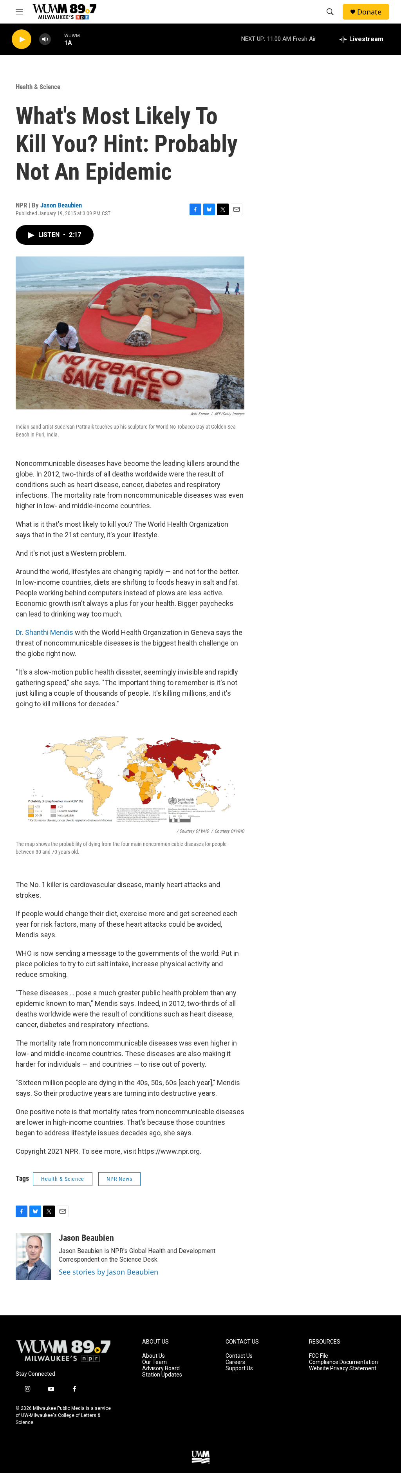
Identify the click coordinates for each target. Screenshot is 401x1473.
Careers (235, 1362)
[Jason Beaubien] (33, 1256)
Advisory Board (161, 1368)
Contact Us (239, 1356)
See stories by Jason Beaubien (108, 1272)
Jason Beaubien (61, 205)
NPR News (119, 1179)
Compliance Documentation (343, 1362)
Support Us (239, 1368)
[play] (21, 39)
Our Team (154, 1362)
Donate (369, 12)
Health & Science (38, 87)
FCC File (318, 1356)
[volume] (45, 39)
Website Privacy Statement (342, 1368)
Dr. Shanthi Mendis (44, 632)
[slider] (57, 39)
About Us (153, 1356)
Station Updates (162, 1375)
